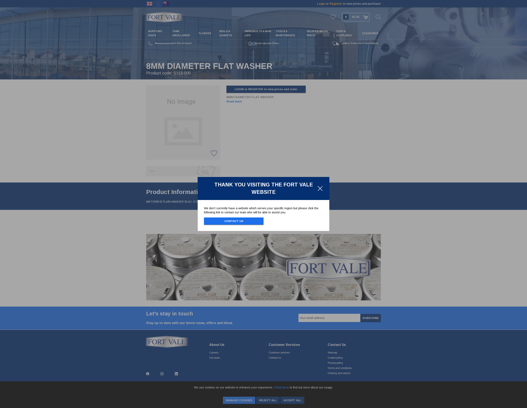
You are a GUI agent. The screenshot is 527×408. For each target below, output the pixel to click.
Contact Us (233, 221)
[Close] (320, 188)
